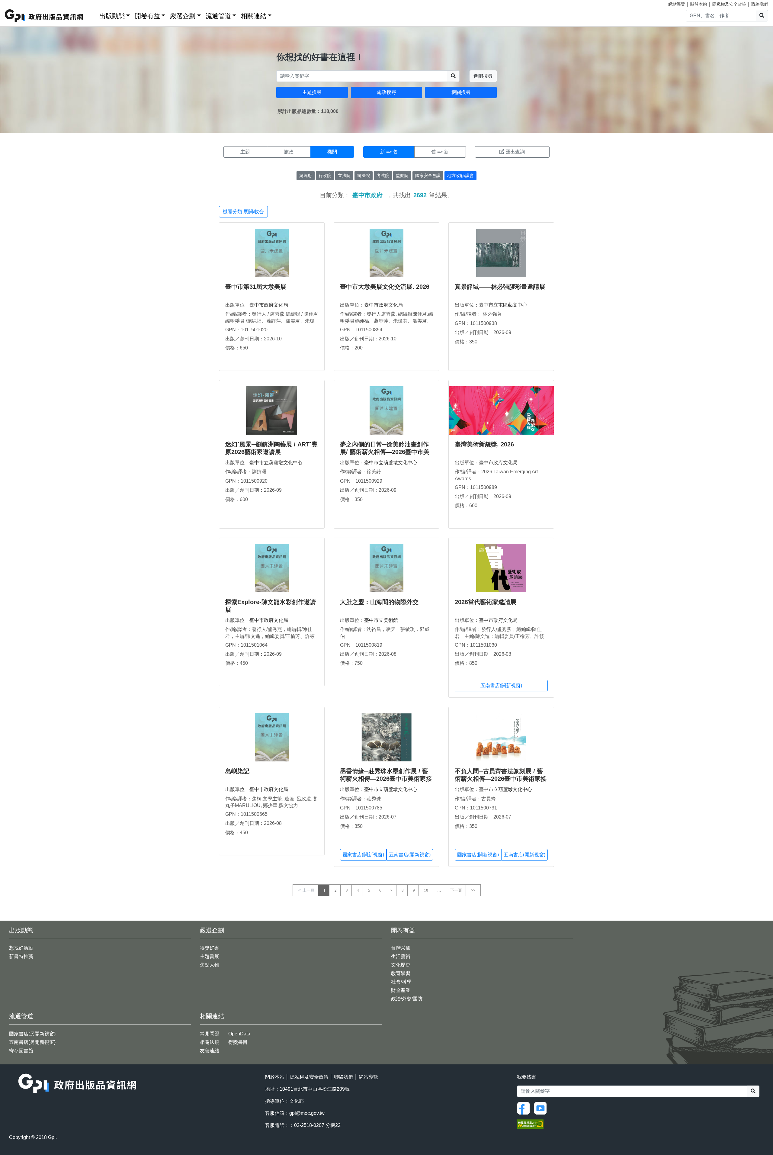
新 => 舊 (389, 151)
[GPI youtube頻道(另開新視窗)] (542, 1107)
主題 (245, 151)
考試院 (383, 175)
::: (93, 14)
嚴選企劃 (182, 15)
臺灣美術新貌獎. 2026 (484, 444)
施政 (288, 151)
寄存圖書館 (21, 1050)
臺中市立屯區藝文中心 (503, 304)
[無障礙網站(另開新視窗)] (530, 1123)
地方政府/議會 (460, 175)
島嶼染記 (237, 771)
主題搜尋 (312, 92)
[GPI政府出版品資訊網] (44, 16)
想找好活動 (21, 948)
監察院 (402, 175)
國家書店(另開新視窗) (32, 1033)
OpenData (239, 1033)
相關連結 (253, 15)
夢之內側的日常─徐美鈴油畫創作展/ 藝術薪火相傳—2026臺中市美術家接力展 (384, 452)
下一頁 (456, 890)
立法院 (344, 175)
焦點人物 (209, 964)
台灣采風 (400, 948)
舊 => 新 (440, 151)
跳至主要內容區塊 (17, 3)
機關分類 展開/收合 (243, 211)
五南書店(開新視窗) (501, 685)
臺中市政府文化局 (268, 304)
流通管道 (218, 15)
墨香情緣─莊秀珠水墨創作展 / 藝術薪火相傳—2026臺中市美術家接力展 (386, 779)
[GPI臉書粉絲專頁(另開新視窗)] (525, 1107)
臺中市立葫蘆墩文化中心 (276, 462)
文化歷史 (400, 964)
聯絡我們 (759, 4)
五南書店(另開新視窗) (32, 1042)
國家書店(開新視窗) (363, 854)
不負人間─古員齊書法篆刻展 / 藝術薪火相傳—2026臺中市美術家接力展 (501, 779)
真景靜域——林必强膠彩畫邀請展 (500, 286)
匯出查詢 (515, 151)
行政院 (325, 175)
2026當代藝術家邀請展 (485, 602)
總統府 (305, 175)
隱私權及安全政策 (729, 4)
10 (426, 890)
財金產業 (400, 990)
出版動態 (112, 15)
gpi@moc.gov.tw (307, 1113)
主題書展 (209, 956)
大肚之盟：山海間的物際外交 (379, 602)
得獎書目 (238, 1042)
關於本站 (698, 4)
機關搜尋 (461, 92)
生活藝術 (400, 956)
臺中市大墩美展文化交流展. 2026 (384, 286)
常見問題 (209, 1033)
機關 (332, 151)
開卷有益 (147, 15)
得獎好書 (209, 948)
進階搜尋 (483, 76)
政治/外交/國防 (406, 998)
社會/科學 (401, 981)
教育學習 (400, 973)
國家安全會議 (428, 175)
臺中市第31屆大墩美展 (255, 286)
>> (473, 890)
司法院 (363, 175)
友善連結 (209, 1050)
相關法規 (209, 1042)
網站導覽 (676, 4)
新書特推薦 (21, 956)
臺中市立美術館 (381, 620)
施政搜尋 (386, 92)
